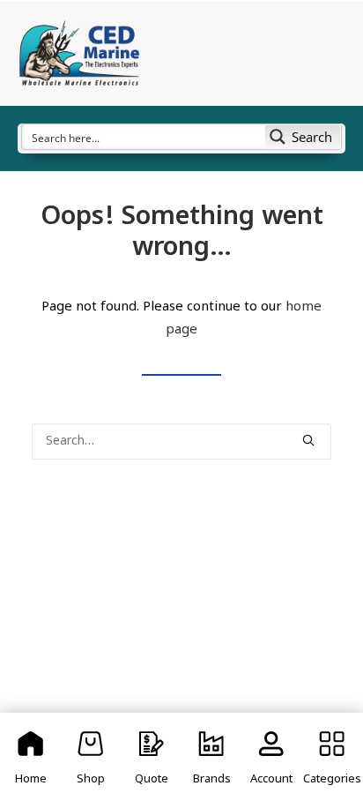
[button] (308, 440)
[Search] (181, 441)
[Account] (271, 760)
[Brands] (211, 760)
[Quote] (152, 760)
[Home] (31, 760)
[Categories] (332, 760)
